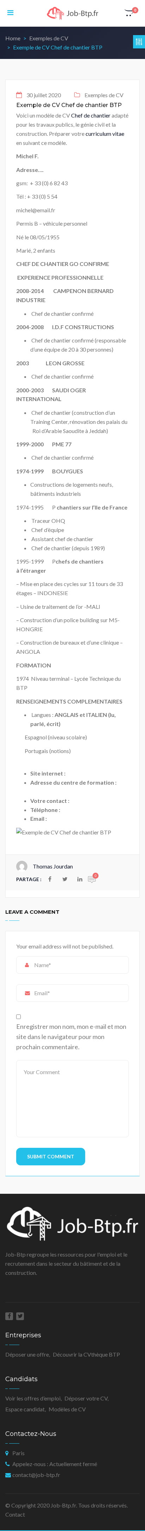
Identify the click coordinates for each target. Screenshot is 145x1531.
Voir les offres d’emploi (33, 1398)
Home (12, 38)
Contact (15, 1514)
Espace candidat (25, 1409)
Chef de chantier (91, 115)
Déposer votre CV (85, 1398)
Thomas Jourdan (53, 866)
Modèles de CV (67, 1409)
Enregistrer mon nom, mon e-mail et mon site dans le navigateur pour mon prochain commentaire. (71, 1037)
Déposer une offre (27, 1354)
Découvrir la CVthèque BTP (86, 1354)
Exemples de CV (48, 38)
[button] (129, 13)
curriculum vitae (105, 133)
